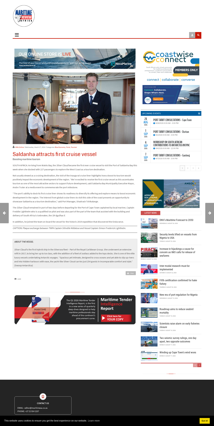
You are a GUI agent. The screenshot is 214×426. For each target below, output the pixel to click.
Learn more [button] (94, 420)
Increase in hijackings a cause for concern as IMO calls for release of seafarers (177, 252)
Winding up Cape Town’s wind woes (178, 352)
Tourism (74, 147)
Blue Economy (60, 147)
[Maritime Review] (34, 16)
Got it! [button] (205, 421)
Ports (68, 147)
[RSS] (199, 113)
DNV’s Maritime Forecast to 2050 (176, 220)
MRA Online (19, 147)
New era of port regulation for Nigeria (179, 294)
